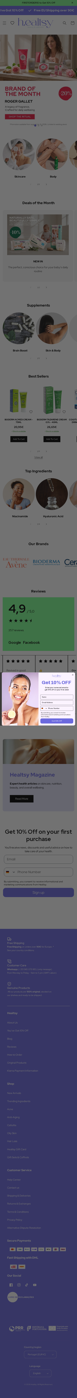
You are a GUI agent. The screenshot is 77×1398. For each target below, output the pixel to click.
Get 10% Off (57, 721)
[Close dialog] (72, 674)
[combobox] (43, 708)
